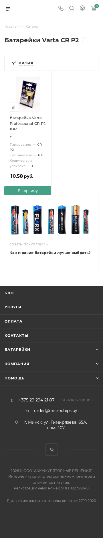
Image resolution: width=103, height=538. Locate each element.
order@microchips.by (55, 410)
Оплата (14, 321)
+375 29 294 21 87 (37, 400)
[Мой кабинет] (82, 8)
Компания (17, 364)
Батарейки (17, 349)
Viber (51, 449)
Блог (10, 293)
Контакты (16, 335)
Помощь (15, 378)
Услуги (13, 307)
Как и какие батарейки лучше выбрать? (50, 252)
